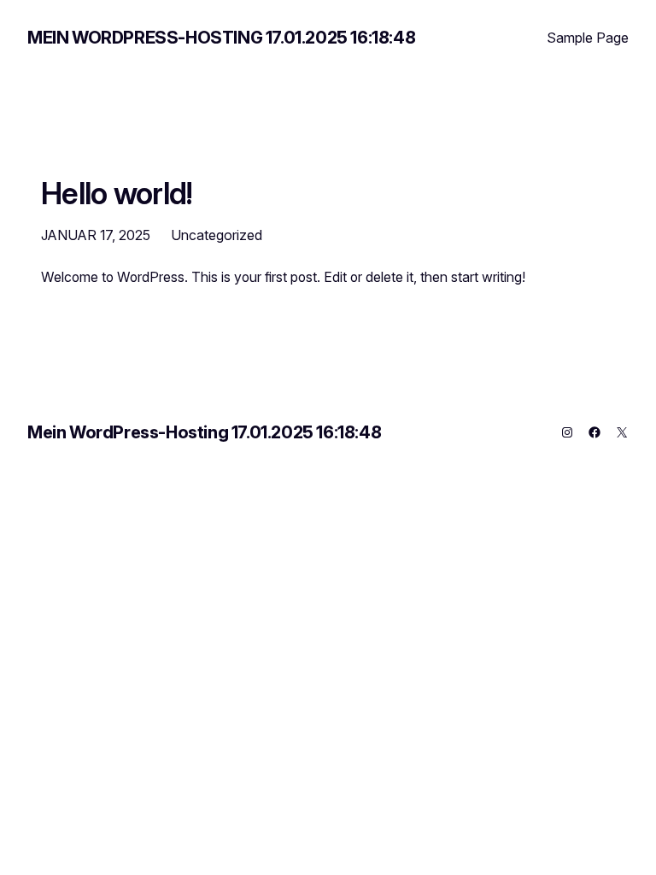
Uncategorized (216, 235)
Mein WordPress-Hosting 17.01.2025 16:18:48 (221, 37)
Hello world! (117, 193)
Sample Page (588, 37)
